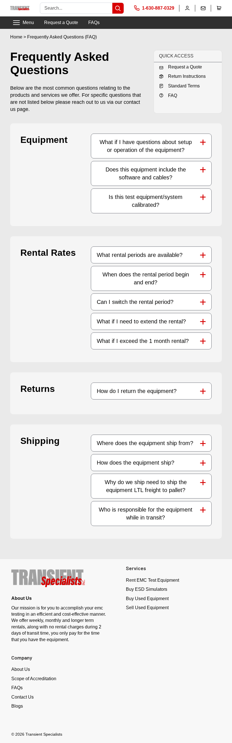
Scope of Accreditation (33, 678)
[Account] (187, 8)
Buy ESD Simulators (146, 589)
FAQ (172, 95)
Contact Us (22, 697)
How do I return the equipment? (137, 391)
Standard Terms (184, 85)
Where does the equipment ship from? (145, 443)
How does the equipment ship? (135, 462)
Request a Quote (61, 22)
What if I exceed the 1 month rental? (143, 341)
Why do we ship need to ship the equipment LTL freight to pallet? (146, 486)
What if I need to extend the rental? (141, 321)
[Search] (118, 8)
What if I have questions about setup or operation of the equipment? (146, 146)
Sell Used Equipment (147, 607)
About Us (20, 669)
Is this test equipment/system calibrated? (145, 201)
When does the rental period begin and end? (145, 278)
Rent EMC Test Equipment (152, 580)
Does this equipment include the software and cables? (146, 173)
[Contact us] (203, 8)
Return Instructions (187, 76)
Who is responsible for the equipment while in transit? (145, 513)
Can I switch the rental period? (135, 302)
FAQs (94, 22)
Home (16, 37)
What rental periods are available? (139, 255)
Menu (28, 22)
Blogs (17, 706)
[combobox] (76, 8)
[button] (219, 8)
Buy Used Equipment (147, 598)
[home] (20, 8)
